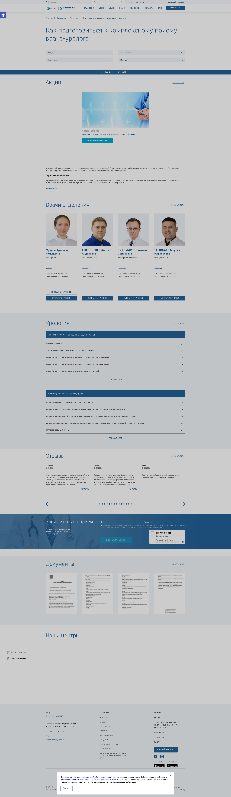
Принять (66, 788)
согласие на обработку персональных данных (100, 777)
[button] (3, 15)
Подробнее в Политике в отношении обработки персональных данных (89, 780)
